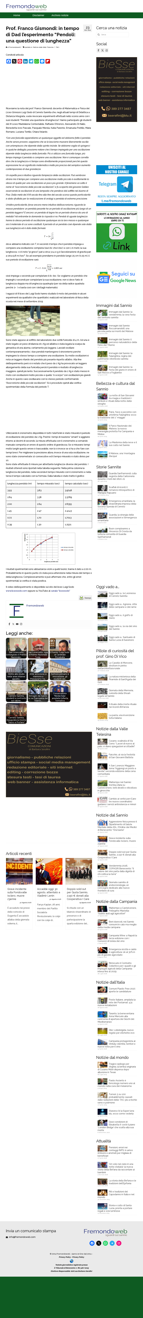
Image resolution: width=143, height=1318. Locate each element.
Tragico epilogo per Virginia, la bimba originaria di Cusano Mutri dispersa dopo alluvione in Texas (117, 1068)
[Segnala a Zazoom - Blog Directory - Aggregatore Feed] (71, 1261)
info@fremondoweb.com (22, 1237)
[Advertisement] (49, 85)
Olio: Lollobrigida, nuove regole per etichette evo (121, 1031)
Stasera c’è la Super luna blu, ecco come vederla (121, 1112)
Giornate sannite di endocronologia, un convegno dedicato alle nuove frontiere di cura (114, 886)
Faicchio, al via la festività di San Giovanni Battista (122, 756)
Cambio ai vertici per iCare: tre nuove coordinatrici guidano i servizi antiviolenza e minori (117, 801)
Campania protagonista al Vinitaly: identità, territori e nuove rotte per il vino (116, 1044)
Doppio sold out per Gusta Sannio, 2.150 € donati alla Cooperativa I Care (117, 855)
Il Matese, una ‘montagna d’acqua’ (122, 454)
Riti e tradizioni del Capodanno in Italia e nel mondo (116, 1194)
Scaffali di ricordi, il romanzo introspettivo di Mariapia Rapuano (116, 490)
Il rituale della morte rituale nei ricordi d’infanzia (123, 705)
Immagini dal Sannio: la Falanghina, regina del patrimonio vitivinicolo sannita (115, 356)
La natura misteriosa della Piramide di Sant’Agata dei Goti (117, 679)
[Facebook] (9, 624)
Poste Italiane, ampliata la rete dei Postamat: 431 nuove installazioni (117, 1002)
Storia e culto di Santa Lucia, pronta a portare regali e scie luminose (115, 1208)
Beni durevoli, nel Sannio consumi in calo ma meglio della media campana (117, 924)
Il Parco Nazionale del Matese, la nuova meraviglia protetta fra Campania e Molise (116, 429)
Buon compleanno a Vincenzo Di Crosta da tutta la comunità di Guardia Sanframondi (115, 532)
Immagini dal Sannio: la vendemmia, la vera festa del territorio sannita (116, 315)
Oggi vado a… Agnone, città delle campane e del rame (123, 605)
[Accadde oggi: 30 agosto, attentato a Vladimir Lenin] (49, 871)
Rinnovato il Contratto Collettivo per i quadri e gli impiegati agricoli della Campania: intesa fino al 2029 (117, 967)
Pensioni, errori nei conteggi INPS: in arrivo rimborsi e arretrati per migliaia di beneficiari (115, 1151)
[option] (19, 895)
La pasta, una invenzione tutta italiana (121, 716)
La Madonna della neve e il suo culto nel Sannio (123, 443)
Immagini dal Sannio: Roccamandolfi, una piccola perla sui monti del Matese (115, 328)
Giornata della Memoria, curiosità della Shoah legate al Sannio (116, 693)
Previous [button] (8, 902)
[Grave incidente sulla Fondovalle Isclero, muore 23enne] (19, 871)
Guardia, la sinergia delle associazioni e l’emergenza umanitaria (117, 517)
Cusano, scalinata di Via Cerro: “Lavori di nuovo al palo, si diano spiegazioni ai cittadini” (116, 743)
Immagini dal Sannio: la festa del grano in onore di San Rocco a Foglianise (117, 370)
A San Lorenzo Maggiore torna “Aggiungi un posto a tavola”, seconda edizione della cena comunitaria (117, 769)
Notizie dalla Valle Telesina (43, 47)
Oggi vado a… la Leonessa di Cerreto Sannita (122, 594)
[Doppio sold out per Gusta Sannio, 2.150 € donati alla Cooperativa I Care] (78, 871)
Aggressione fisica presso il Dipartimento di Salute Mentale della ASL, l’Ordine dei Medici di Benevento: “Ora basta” (117, 825)
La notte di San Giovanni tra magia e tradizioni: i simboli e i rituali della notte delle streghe (116, 399)
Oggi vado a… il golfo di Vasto (121, 616)
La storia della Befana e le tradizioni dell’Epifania (122, 1182)
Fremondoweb (14, 47)
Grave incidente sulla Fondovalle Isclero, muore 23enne (117, 841)
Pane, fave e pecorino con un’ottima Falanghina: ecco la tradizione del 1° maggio (117, 415)
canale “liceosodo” (60, 591)
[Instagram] (21, 624)
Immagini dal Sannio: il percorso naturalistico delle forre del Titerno (117, 342)
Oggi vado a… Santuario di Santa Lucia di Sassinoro (122, 638)
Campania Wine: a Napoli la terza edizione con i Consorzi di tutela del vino (117, 938)
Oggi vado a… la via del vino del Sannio (123, 627)
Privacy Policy (65, 1257)
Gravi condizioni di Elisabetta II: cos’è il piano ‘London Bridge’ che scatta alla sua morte (116, 1126)
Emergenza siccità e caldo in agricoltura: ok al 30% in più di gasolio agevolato (117, 952)
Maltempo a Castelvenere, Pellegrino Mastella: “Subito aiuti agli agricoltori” (117, 911)
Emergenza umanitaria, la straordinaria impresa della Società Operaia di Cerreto (117, 504)
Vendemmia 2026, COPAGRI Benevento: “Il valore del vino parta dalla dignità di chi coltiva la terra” (116, 869)
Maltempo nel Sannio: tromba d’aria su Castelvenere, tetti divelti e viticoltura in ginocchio (117, 786)
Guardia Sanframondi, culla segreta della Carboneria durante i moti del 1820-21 (117, 476)
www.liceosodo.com (16, 591)
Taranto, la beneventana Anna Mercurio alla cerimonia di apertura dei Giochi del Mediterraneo (116, 1017)
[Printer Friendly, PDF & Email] (85, 597)
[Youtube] (17, 624)
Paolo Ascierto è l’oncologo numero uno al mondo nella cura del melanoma (116, 1083)
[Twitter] (13, 624)
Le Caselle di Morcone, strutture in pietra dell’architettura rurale (115, 666)
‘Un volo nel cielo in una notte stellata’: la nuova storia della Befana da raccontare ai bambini (116, 1168)
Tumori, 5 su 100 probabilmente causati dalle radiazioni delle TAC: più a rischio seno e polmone (117, 1098)
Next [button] (89, 902)
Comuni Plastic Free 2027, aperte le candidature (122, 990)
